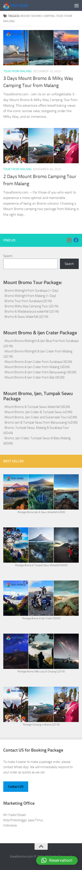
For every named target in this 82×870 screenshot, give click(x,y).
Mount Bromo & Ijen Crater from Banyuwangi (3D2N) (40, 372)
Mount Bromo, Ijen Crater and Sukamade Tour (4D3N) (41, 417)
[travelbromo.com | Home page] (19, 5)
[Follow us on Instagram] (69, 240)
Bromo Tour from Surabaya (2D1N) (28, 301)
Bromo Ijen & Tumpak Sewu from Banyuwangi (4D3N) (41, 422)
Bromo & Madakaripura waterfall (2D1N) (32, 311)
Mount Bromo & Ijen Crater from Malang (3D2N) (37, 367)
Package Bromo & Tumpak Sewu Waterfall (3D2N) (41, 565)
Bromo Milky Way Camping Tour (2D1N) (31, 306)
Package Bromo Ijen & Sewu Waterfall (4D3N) (41, 512)
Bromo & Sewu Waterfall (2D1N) (26, 317)
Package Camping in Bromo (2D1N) (41, 724)
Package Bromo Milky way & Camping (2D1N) (41, 671)
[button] (57, 860)
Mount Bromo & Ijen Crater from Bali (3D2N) (35, 377)
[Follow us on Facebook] (76, 240)
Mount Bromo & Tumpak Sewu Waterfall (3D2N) (37, 407)
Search (7, 256)
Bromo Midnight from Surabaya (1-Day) (31, 291)
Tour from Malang (17, 71)
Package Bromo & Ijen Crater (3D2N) (41, 618)
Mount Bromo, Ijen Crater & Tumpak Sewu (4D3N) (38, 412)
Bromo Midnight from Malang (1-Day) (30, 296)
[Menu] (76, 5)
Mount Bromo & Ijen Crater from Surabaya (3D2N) (38, 362)
